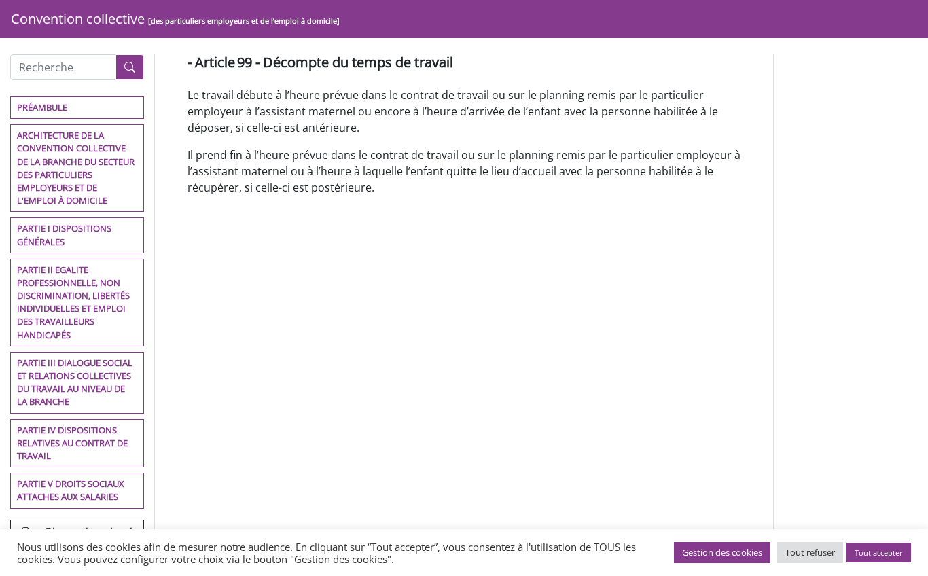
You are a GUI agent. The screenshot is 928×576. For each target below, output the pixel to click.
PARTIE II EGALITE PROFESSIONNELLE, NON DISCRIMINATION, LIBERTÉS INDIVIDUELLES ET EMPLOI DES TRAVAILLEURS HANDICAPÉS (73, 302)
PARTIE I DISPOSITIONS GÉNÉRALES (64, 234)
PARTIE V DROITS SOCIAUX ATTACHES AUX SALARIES (70, 490)
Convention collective (175, 19)
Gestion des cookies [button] (722, 552)
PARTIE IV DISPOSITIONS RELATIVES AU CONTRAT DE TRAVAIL (72, 443)
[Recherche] (129, 67)
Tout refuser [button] (810, 552)
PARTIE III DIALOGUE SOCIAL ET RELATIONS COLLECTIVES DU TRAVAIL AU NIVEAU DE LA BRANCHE (74, 382)
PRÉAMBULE (42, 107)
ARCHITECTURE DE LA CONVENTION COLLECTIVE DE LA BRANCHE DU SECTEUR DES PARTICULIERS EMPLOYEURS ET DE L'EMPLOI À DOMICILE (76, 167)
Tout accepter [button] (879, 552)
